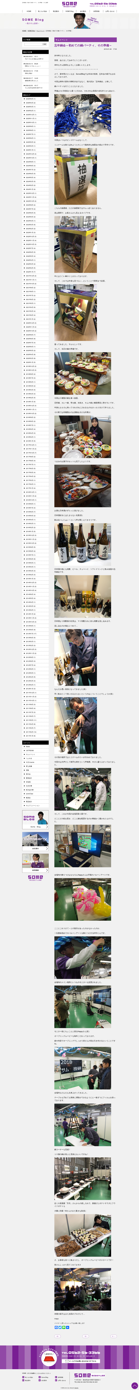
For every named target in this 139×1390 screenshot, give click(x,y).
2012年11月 (30, 653)
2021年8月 (29, 291)
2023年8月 (29, 205)
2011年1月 (29, 736)
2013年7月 (29, 634)
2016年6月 (29, 512)
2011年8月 (29, 708)
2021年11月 (30, 280)
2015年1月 (29, 578)
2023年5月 (29, 217)
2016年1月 (29, 531)
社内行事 (29, 786)
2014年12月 (30, 582)
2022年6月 (29, 252)
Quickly (76, 1388)
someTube (29, 794)
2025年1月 (29, 150)
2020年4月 (29, 354)
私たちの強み (42, 11)
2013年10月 (30, 622)
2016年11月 (30, 496)
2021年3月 (29, 311)
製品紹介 (29, 801)
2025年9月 (29, 126)
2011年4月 (29, 724)
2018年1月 (29, 441)
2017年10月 (30, 453)
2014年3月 (29, 606)
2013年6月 (29, 637)
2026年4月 (29, 103)
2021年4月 (29, 307)
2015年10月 (30, 543)
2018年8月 (29, 421)
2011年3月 (29, 728)
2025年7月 (29, 134)
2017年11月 (30, 449)
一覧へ (85, 1336)
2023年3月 (29, 225)
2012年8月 (29, 661)
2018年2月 (29, 437)
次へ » (113, 1336)
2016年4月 (29, 519)
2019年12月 (30, 366)
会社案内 (83, 11)
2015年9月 (29, 547)
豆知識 (28, 782)
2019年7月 (29, 378)
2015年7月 (29, 555)
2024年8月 (29, 166)
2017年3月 (29, 480)
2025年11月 (30, 118)
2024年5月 (29, 177)
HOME (29, 11)
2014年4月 (29, 602)
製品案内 (56, 11)
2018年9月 (29, 417)
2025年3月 (29, 146)
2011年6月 (29, 716)
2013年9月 (29, 626)
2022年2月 (29, 268)
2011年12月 (30, 693)
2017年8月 (29, 460)
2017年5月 (29, 472)
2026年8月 (29, 99)
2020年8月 (29, 339)
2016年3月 (29, 523)
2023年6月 (29, 213)
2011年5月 (29, 720)
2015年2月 (29, 575)
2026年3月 (29, 107)
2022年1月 (29, 272)
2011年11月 (30, 696)
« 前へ (57, 1336)
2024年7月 (29, 169)
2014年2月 (29, 610)
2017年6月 (29, 468)
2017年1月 (29, 488)
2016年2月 (29, 527)
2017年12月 (30, 445)
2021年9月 (29, 287)
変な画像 (29, 766)
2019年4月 (29, 390)
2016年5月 (29, 516)
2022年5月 (29, 256)
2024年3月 (29, 181)
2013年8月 (29, 630)
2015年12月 (30, 535)
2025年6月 (29, 138)
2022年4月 (29, 260)
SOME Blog (69, 11)
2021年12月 (30, 276)
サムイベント (30, 754)
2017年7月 (29, 464)
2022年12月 (30, 236)
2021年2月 (29, 315)
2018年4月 (29, 433)
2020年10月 (30, 331)
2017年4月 (29, 476)
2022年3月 (29, 264)
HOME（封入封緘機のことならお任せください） (36, 1373)
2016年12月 (30, 492)
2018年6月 (29, 429)
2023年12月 (30, 193)
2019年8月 (29, 374)
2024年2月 (29, 185)
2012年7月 (29, 665)
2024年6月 (29, 173)
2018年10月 (30, 413)
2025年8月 (29, 130)
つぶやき (29, 758)
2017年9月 (29, 457)
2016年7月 (29, 508)
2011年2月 (29, 732)
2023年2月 (29, 228)
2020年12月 (30, 323)
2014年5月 (29, 598)
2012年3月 (29, 681)
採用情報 (96, 11)
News (28, 746)
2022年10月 (30, 244)
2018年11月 (30, 409)
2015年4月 (29, 567)
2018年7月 (29, 425)
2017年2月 (29, 484)
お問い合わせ (110, 11)
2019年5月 (29, 386)
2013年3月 (29, 641)
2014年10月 (30, 590)
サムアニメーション (33, 805)
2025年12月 (30, 114)
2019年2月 (29, 398)
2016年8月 (29, 504)
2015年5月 (29, 563)
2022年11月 (30, 240)
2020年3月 (29, 358)
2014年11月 (30, 586)
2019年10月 (30, 370)
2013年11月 (30, 618)
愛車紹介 (29, 778)
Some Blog (44, 1377)
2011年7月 (29, 712)
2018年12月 (30, 405)
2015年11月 (30, 539)
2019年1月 (29, 401)
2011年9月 (29, 704)
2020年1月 (29, 362)
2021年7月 (29, 295)
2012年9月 (29, 657)
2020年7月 (29, 342)
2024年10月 (30, 158)
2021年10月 (30, 284)
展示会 (28, 774)
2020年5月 (29, 350)
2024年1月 (29, 189)
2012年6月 (29, 669)
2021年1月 (29, 319)
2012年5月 (29, 673)
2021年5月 (29, 303)
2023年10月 (30, 201)
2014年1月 (29, 614)
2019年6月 (29, 382)
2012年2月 (29, 685)
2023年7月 (29, 209)
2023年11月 (30, 197)
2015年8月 (29, 551)
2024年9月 (29, 162)
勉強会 (28, 798)
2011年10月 (30, 700)
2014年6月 (29, 594)
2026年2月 (29, 110)
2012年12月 (30, 649)
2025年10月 (30, 122)
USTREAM (30, 750)
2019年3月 (29, 394)
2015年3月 (29, 571)
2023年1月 (29, 232)
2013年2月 (29, 645)
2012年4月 (29, 677)
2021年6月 (29, 299)
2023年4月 (29, 221)
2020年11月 (30, 327)
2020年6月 (29, 346)
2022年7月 (29, 248)
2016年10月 (30, 500)
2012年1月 (29, 689)
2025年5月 (29, 142)
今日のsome (30, 762)
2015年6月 (29, 559)
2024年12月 (30, 154)
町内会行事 (30, 790)
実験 (27, 770)
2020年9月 (29, 335)
